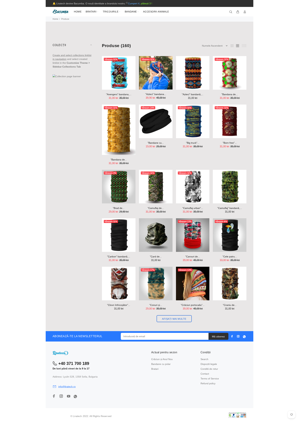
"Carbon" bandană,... (118, 256)
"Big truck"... (192, 142)
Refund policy (208, 383)
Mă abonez (218, 336)
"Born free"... (230, 142)
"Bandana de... (229, 94)
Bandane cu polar (161, 364)
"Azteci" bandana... (155, 94)
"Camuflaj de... (156, 208)
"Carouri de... (192, 256)
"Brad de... (118, 208)
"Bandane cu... (156, 142)
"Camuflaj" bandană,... (229, 208)
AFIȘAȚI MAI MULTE (174, 318)
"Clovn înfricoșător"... (118, 305)
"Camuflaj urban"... (192, 208)
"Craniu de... (230, 305)
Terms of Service (210, 378)
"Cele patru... (230, 256)
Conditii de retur (209, 368)
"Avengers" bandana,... (118, 94)
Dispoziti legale (209, 364)
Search (204, 359)
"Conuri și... (155, 305)
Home (55, 19)
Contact (205, 373)
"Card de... (156, 256)
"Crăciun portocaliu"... (193, 305)
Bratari (154, 368)
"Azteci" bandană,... (192, 94)
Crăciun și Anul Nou (162, 359)
